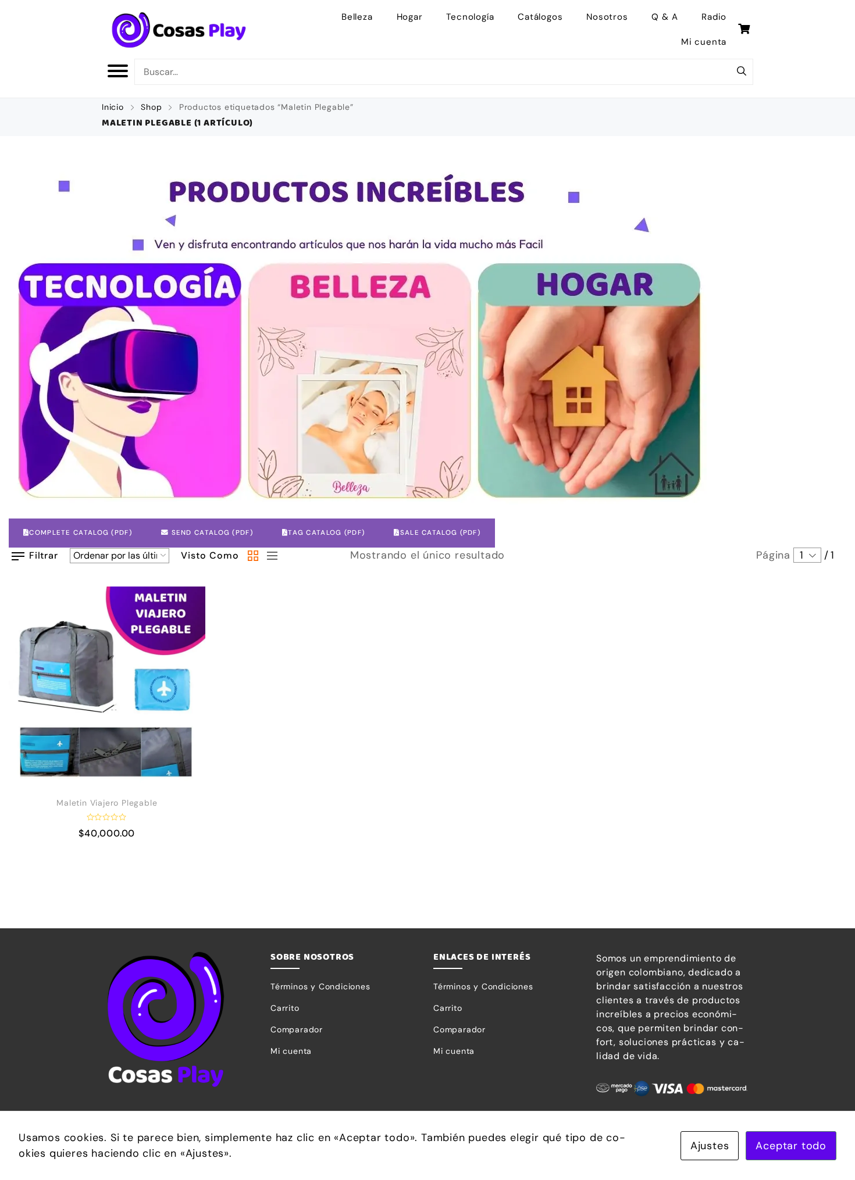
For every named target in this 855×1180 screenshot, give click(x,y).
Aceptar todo (791, 1146)
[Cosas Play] (179, 29)
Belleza (357, 17)
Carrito (285, 1008)
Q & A (664, 17)
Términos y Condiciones (320, 986)
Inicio (113, 107)
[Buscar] (741, 72)
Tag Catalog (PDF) (326, 532)
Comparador (296, 1029)
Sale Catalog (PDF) (440, 532)
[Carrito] (744, 29)
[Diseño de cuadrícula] (253, 555)
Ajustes (709, 1146)
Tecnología (470, 17)
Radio (713, 17)
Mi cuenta (703, 42)
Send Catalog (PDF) (211, 532)
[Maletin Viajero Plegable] (107, 685)
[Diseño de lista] (269, 555)
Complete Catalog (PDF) (80, 532)
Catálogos (540, 17)
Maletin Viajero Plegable (106, 803)
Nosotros (607, 17)
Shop (151, 107)
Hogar (410, 17)
